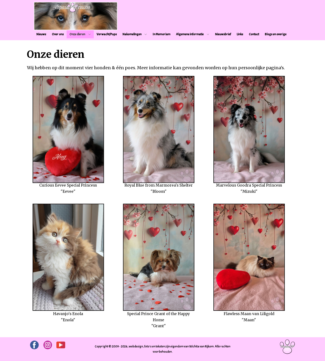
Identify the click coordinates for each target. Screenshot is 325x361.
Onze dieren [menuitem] (77, 34)
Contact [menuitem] (254, 34)
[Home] (76, 16)
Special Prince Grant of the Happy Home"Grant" (158, 320)
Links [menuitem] (240, 34)
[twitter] (60, 345)
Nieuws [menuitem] (41, 34)
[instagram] (47, 345)
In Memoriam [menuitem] (161, 34)
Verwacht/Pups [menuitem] (107, 34)
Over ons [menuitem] (58, 34)
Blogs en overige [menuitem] (275, 34)
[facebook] (34, 345)
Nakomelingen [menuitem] (132, 34)
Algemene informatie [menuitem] (190, 34)
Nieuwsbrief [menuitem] (223, 34)
